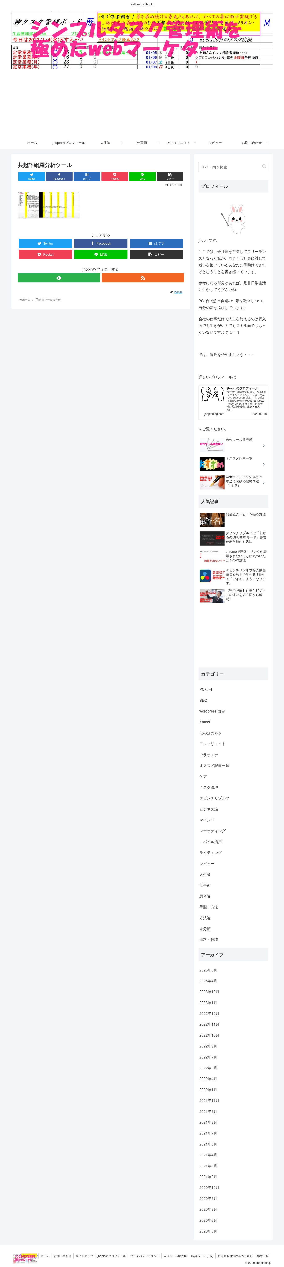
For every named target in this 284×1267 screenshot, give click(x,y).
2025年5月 (208, 969)
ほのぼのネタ (210, 732)
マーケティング (212, 830)
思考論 (205, 895)
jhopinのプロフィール (112, 1256)
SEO (203, 700)
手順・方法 (208, 906)
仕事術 (205, 884)
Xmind (204, 721)
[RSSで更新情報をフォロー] (143, 277)
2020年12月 (209, 1187)
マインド (206, 819)
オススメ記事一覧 (214, 765)
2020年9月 (208, 1198)
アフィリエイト (212, 743)
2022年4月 (208, 1078)
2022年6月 (208, 1067)
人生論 (205, 874)
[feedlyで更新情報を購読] (59, 277)
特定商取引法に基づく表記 (235, 1256)
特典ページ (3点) (202, 1256)
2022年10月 (209, 1035)
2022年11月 (209, 1024)
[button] (264, 166)
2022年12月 (209, 1013)
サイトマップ (84, 1256)
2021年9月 (208, 1111)
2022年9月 (208, 1045)
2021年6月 (208, 1143)
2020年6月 (208, 1220)
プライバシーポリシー (144, 1256)
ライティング (210, 852)
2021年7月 (208, 1133)
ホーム (45, 1256)
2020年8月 (208, 1209)
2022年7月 (208, 1056)
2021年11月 (209, 1100)
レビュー (206, 863)
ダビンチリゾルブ (214, 797)
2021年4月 (208, 1154)
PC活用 (205, 689)
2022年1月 (208, 1089)
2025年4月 (208, 980)
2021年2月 (208, 1176)
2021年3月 (208, 1165)
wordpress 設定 (212, 710)
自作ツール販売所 (175, 1256)
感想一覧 (263, 1256)
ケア (203, 776)
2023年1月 (208, 1002)
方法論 (205, 917)
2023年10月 (209, 991)
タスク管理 (208, 787)
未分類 (205, 928)
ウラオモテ (208, 754)
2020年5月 (208, 1230)
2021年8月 (208, 1122)
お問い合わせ (62, 1256)
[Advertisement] (142, 105)
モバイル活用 (210, 841)
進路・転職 (208, 939)
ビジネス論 (208, 808)
